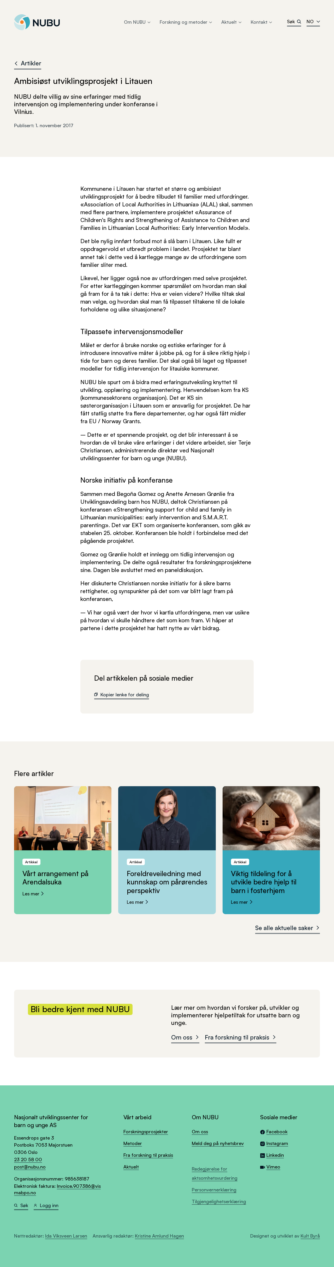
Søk (291, 21)
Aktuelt (229, 22)
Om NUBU (135, 22)
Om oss (181, 1037)
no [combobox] (310, 21)
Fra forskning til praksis (237, 1037)
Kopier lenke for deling (124, 694)
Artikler (31, 63)
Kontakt (259, 22)
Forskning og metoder (183, 22)
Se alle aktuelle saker (284, 928)
